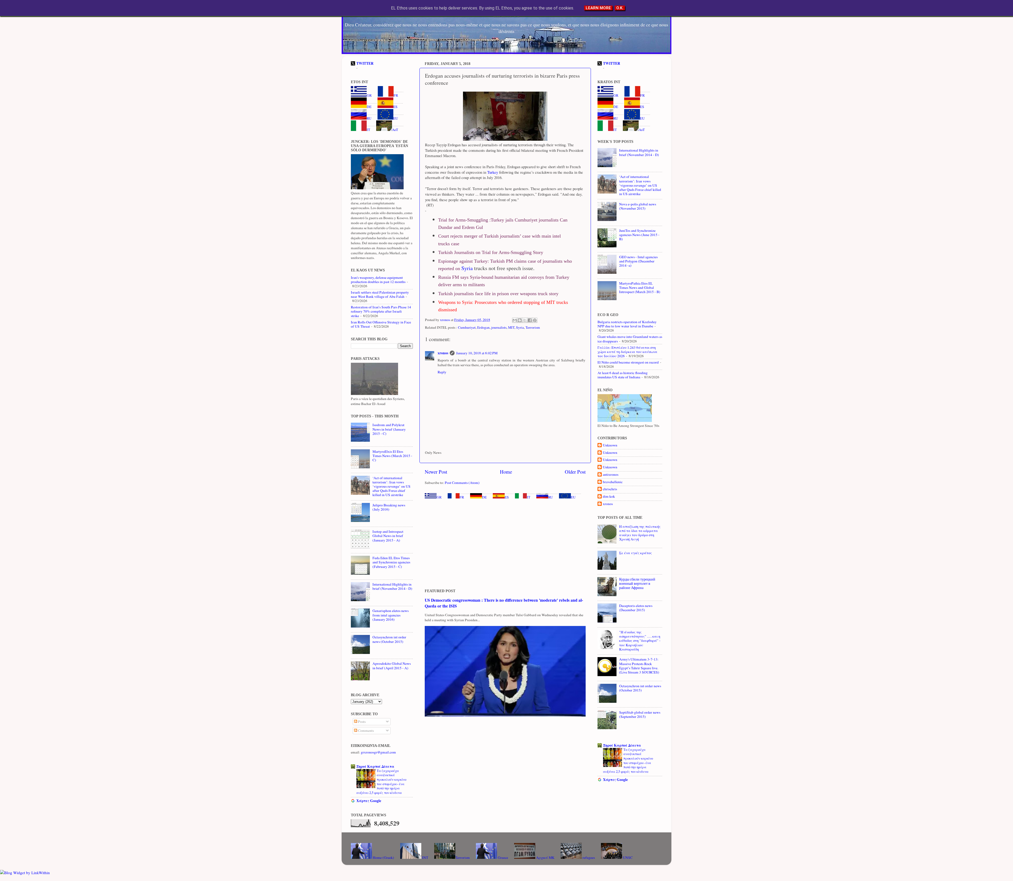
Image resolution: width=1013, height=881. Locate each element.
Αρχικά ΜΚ (545, 857)
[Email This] (514, 320)
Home (506, 471)
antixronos (610, 474)
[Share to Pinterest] (534, 320)
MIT (511, 327)
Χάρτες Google (368, 800)
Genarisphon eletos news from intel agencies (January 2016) (390, 614)
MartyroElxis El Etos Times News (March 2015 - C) (392, 455)
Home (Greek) (383, 857)
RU (550, 497)
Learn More (598, 8)
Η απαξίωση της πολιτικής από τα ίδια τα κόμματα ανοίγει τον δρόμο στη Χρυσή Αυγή (640, 533)
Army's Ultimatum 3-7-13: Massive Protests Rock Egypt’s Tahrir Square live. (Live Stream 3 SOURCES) (639, 666)
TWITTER (365, 63)
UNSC (627, 857)
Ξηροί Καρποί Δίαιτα (375, 766)
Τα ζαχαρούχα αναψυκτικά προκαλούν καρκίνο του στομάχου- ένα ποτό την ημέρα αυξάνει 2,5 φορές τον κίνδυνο (381, 781)
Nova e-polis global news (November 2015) (637, 206)
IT (528, 497)
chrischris (610, 489)
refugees (588, 857)
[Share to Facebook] (529, 320)
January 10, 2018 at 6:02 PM (477, 353)
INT (424, 857)
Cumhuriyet (467, 327)
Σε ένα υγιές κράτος (635, 552)
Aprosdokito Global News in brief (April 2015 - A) (391, 665)
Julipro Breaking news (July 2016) (388, 507)
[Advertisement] (505, 544)
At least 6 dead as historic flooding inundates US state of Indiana (623, 374)
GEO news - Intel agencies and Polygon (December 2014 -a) (638, 261)
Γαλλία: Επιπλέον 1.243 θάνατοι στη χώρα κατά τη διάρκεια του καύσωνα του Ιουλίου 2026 (627, 351)
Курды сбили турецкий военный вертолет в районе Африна (637, 583)
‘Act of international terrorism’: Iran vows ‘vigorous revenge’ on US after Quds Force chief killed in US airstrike (391, 486)
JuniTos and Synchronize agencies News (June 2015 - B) (639, 234)
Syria (466, 268)
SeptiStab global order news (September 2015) (639, 714)
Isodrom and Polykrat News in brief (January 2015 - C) (389, 429)
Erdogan (483, 327)
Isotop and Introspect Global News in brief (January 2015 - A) (387, 535)
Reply (442, 372)
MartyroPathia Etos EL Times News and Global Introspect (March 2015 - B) (639, 287)
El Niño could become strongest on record (628, 362)
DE (484, 497)
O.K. (619, 8)
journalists (498, 327)
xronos (443, 353)
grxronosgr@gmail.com (378, 752)
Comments (365, 730)
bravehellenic (613, 482)
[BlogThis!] (519, 320)
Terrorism (532, 327)
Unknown (610, 445)
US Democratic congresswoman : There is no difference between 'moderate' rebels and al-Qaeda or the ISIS (504, 603)
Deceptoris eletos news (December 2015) (635, 607)
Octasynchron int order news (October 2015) (389, 639)
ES (507, 497)
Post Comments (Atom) (462, 482)
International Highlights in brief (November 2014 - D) (392, 586)
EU (573, 497)
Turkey (492, 172)
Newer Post (436, 471)
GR (439, 497)
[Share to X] (524, 320)
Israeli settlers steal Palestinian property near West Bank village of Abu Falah (380, 294)
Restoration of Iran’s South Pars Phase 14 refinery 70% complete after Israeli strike (381, 311)
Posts (361, 721)
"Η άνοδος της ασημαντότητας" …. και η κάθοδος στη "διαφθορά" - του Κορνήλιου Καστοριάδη (640, 641)
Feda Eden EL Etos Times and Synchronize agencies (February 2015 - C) (391, 562)
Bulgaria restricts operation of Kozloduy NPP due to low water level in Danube (627, 323)
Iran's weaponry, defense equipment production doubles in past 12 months (378, 279)
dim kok (609, 496)
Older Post (575, 471)
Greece (502, 857)
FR (462, 497)
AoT (395, 129)
